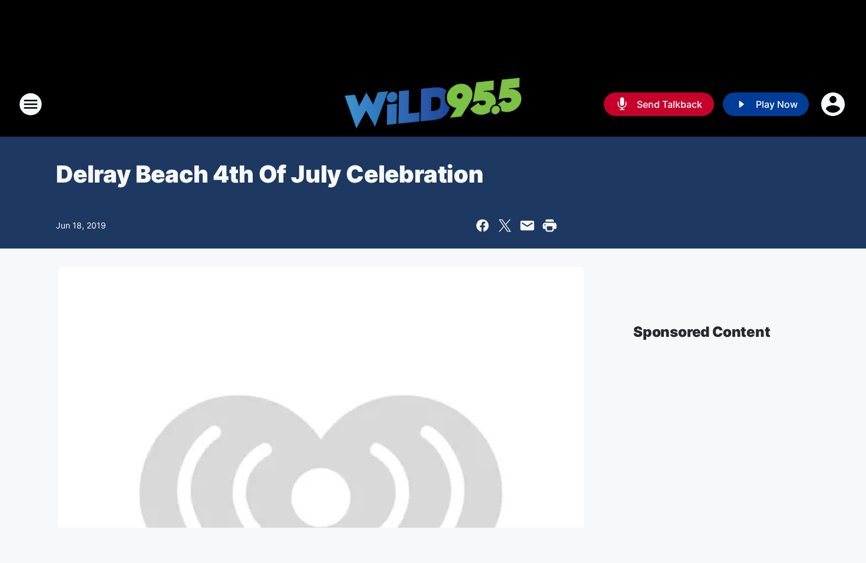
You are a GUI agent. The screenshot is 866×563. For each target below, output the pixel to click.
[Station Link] (433, 104)
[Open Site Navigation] (30, 104)
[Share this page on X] (505, 225)
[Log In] (834, 104)
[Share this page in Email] (527, 225)
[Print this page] (549, 225)
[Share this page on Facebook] (482, 225)
